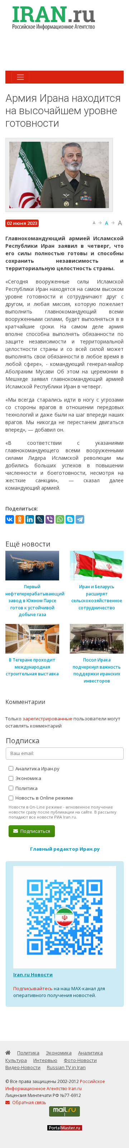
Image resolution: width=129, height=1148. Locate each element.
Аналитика (90, 1052)
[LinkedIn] (29, 519)
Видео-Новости (22, 1067)
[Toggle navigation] (20, 77)
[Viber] (50, 519)
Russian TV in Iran (66, 1067)
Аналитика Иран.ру (36, 768)
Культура (16, 1060)
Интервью (45, 1060)
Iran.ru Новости (33, 974)
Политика (26, 788)
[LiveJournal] (39, 519)
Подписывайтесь (33, 988)
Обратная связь (28, 1102)
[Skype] (70, 519)
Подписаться (34, 831)
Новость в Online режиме (43, 798)
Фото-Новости (80, 1060)
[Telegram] (80, 519)
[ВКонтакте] (9, 519)
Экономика (27, 778)
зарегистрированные (47, 718)
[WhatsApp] (60, 519)
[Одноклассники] (19, 519)
